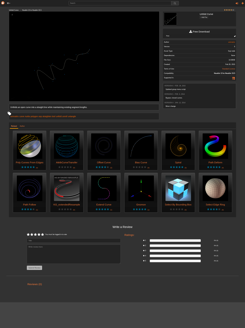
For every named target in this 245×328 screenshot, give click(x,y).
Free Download (201, 31)
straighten (46, 116)
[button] (8, 3)
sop (40, 116)
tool (53, 116)
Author (22, 126)
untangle (72, 116)
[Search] (175, 3)
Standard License (228, 69)
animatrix (14, 116)
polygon (34, 116)
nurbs (27, 116)
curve (21, 116)
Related (14, 126)
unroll (64, 116)
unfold (59, 116)
